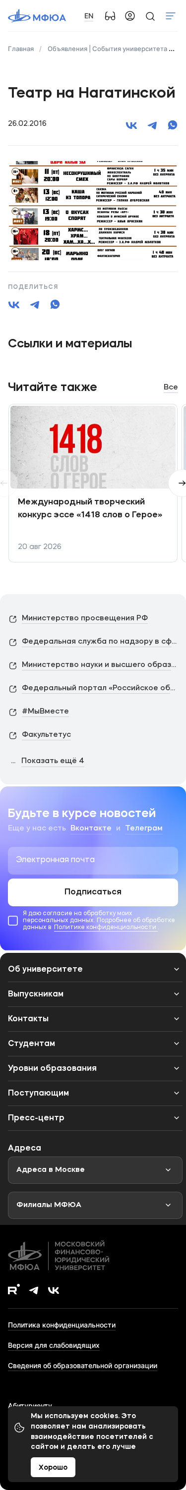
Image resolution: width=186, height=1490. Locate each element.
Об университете (45, 970)
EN (88, 15)
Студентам (31, 1044)
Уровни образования (52, 1069)
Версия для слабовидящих (54, 1345)
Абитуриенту (30, 1405)
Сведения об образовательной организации (82, 1365)
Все (171, 387)
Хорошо (53, 1467)
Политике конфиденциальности (106, 928)
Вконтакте (91, 828)
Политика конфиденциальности (62, 1325)
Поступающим (38, 1094)
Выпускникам (35, 994)
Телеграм (144, 828)
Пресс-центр (36, 1118)
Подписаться (93, 892)
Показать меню (170, 16)
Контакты (28, 1019)
